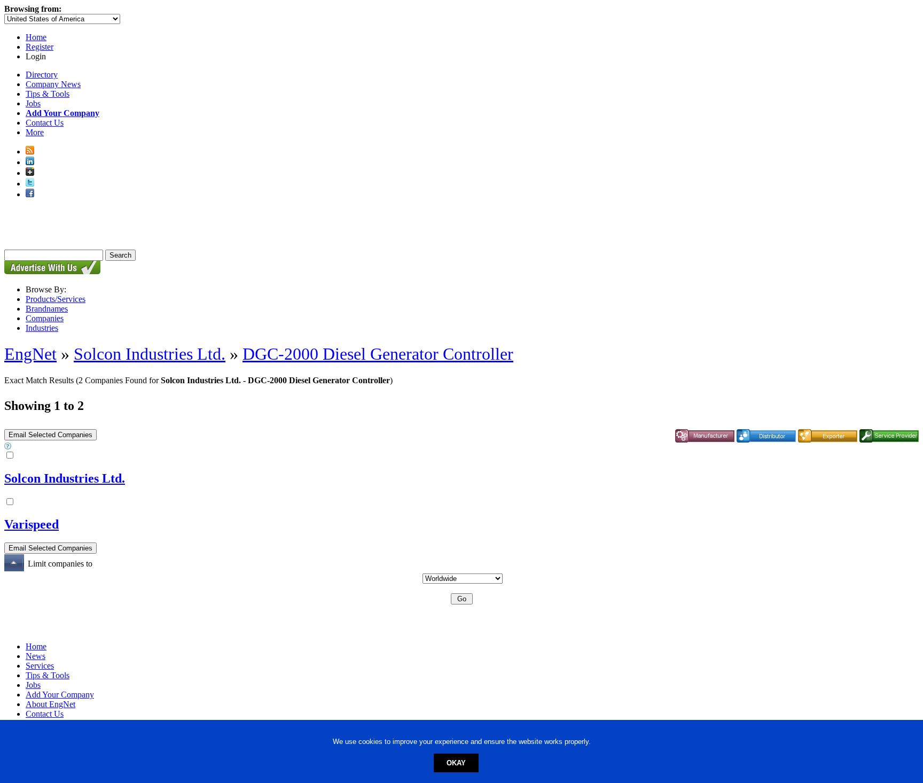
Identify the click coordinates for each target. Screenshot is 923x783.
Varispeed (31, 524)
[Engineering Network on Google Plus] (30, 172)
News (35, 656)
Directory (42, 74)
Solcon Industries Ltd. (149, 353)
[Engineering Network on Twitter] (30, 183)
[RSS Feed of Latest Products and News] (30, 151)
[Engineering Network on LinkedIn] (30, 162)
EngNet (30, 353)
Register (39, 46)
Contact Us (45, 122)
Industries (42, 327)
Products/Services (55, 299)
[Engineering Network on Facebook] (30, 194)
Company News (53, 84)
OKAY (456, 763)
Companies (45, 318)
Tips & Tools (47, 93)
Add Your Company (60, 694)
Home (36, 37)
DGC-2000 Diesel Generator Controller (378, 353)
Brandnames (47, 308)
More (35, 132)
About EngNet (50, 704)
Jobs (33, 103)
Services (40, 665)
